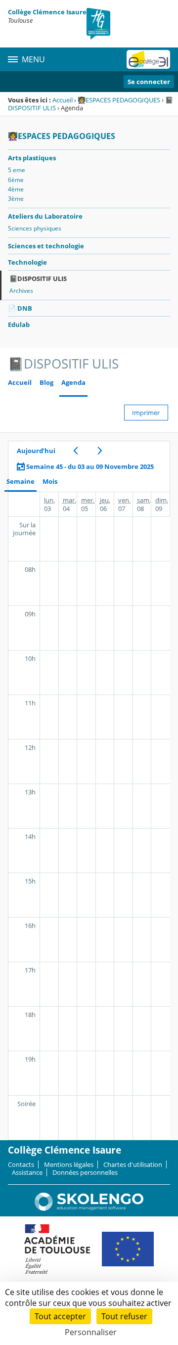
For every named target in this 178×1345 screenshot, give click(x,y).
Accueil (62, 99)
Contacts (21, 1164)
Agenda (73, 382)
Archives (21, 290)
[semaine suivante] (100, 451)
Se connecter (149, 81)
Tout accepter (60, 1316)
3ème (16, 198)
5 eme (16, 170)
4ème (16, 189)
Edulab (19, 324)
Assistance (27, 1172)
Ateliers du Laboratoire (45, 216)
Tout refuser (124, 1316)
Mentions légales (68, 1164)
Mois (50, 481)
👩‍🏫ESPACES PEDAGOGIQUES (119, 99)
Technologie (27, 262)
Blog (46, 382)
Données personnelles (85, 1172)
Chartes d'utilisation (132, 1164)
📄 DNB (20, 308)
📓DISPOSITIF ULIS (38, 278)
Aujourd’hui (36, 450)
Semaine (20, 481)
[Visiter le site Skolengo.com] (89, 1208)
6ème (16, 180)
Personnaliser (91, 1332)
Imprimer (146, 412)
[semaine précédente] (75, 451)
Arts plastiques (32, 157)
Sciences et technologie (46, 245)
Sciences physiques (34, 228)
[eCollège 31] (148, 59)
